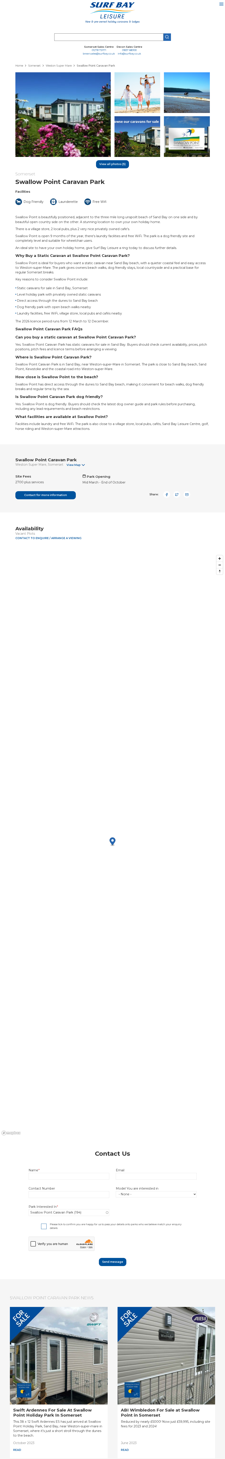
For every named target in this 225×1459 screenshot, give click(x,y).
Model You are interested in (137, 1188)
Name (33, 1170)
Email (120, 1170)
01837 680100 (129, 50)
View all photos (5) (112, 164)
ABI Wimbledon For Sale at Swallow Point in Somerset (160, 1413)
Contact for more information (45, 495)
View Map (74, 465)
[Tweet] (176, 494)
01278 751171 (99, 50)
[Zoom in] (219, 558)
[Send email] (186, 494)
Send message (112, 1261)
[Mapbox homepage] (11, 1133)
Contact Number (42, 1188)
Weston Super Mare (30, 465)
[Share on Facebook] (166, 494)
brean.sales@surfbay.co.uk (99, 54)
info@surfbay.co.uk (129, 54)
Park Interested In (43, 1207)
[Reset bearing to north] (219, 571)
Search (167, 37)
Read (17, 1450)
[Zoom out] (219, 565)
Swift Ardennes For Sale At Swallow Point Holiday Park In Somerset (52, 1413)
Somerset (25, 174)
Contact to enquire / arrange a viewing (48, 538)
